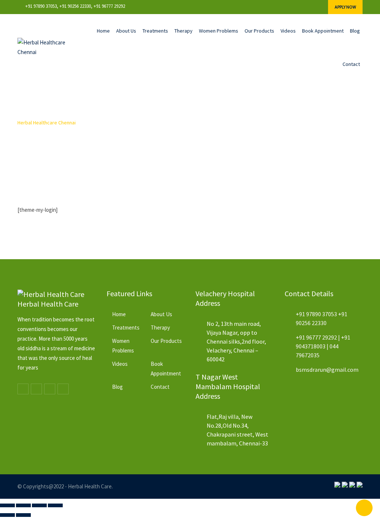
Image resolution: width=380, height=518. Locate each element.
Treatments (155, 30)
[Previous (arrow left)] (7, 515)
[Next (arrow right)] (23, 515)
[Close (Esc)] (55, 505)
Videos (288, 30)
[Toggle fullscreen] (23, 505)
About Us (126, 30)
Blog (355, 30)
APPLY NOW (345, 7)
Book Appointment (323, 30)
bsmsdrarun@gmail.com (327, 369)
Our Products (259, 30)
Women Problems (218, 30)
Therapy (183, 30)
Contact (351, 64)
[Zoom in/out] (7, 505)
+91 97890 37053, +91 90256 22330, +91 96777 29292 (75, 6)
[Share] (39, 505)
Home (103, 30)
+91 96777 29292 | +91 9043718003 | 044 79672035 (323, 346)
